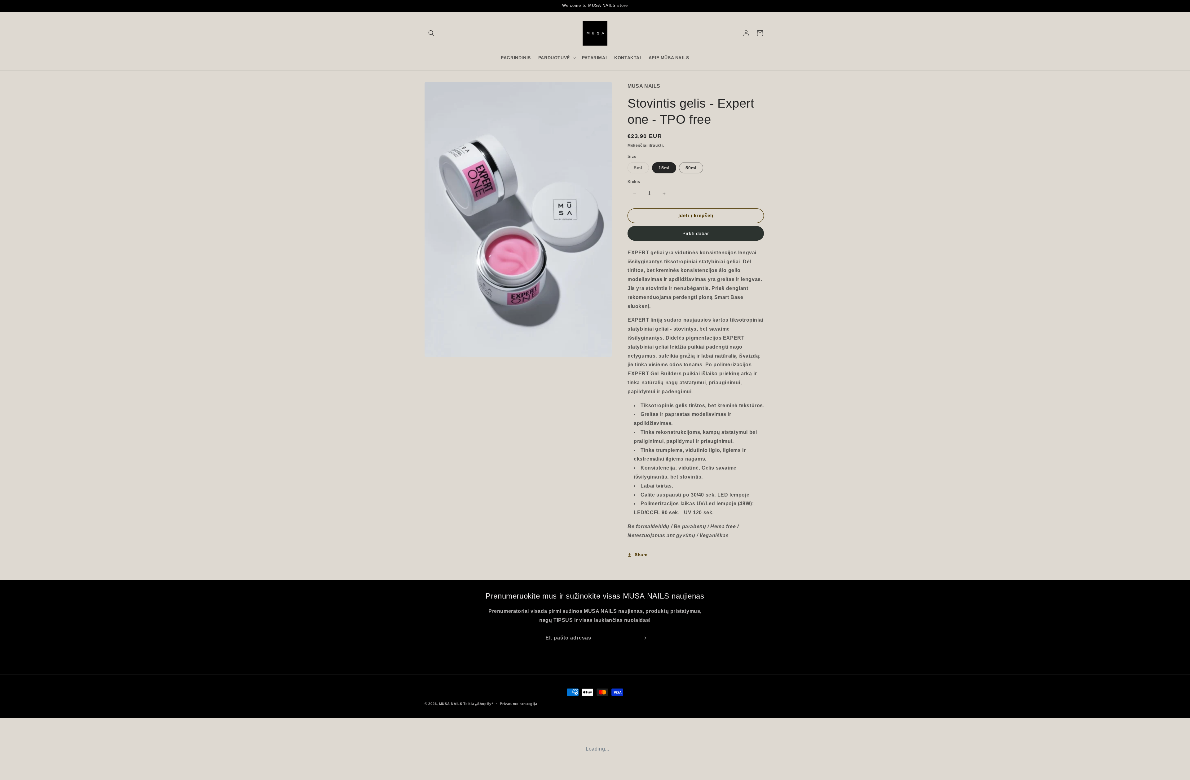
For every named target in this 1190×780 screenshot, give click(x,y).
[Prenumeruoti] (644, 638)
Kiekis (634, 182)
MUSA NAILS (450, 704)
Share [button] (641, 554)
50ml (691, 168)
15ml (664, 168)
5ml (641, 169)
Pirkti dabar (695, 233)
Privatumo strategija (518, 703)
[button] (431, 33)
